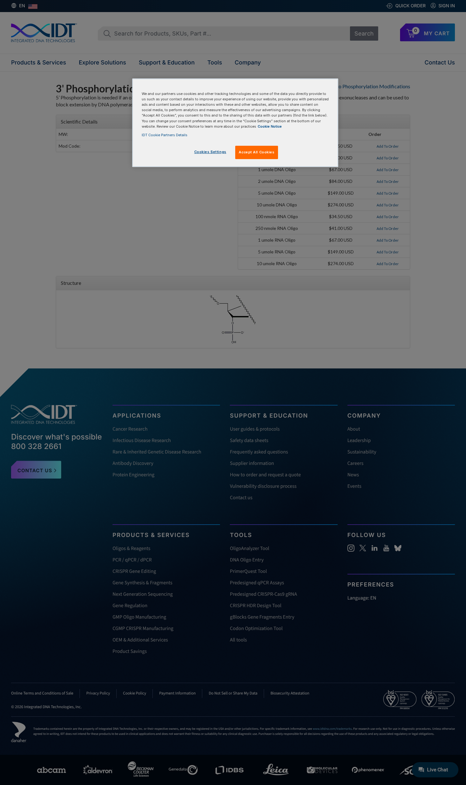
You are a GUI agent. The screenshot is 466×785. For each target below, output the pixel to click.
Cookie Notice (270, 126)
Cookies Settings (210, 152)
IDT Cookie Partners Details (164, 135)
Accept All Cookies (256, 152)
